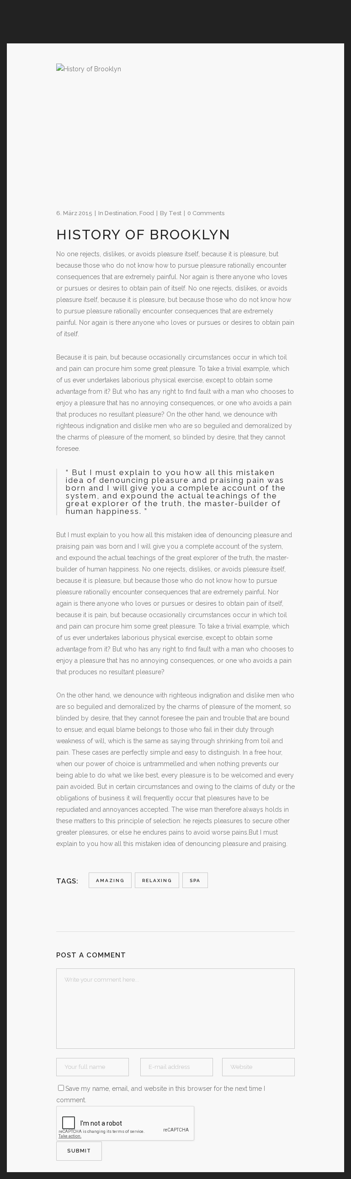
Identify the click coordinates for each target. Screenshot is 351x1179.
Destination (121, 213)
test (175, 213)
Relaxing (157, 880)
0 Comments (205, 213)
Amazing (110, 880)
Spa (195, 880)
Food (146, 213)
